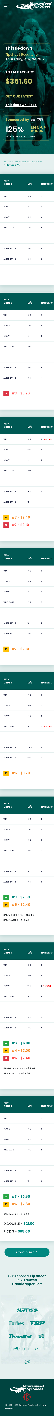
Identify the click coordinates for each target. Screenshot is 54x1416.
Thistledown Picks (21, 105)
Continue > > (27, 1252)
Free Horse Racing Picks (28, 161)
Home (7, 161)
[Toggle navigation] (5, 6)
